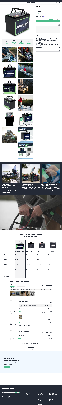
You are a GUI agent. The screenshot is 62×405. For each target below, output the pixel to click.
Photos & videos (48, 297)
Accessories (27, 394)
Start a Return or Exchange (53, 394)
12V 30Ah (37, 19)
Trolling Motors (28, 392)
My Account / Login (52, 392)
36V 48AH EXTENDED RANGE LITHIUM (19, 252)
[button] (3, 3)
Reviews (27, 398)
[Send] (59, 25)
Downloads (51, 399)
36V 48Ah (55, 19)
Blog (38, 399)
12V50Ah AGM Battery (51, 251)
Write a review (49, 285)
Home (36, 8)
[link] (37, 13)
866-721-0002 (52, 2)
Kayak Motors (28, 389)
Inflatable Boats (28, 393)
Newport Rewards (52, 393)
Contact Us (51, 389)
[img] (14, 300)
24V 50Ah (46, 19)
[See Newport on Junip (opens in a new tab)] (32, 349)
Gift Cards (27, 395)
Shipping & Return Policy (41, 392)
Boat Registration (40, 394)
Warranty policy (39, 47)
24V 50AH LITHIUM (40, 251)
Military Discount (40, 395)
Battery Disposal (51, 400)
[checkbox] (48, 297)
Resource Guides (51, 398)
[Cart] (60, 2)
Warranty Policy (40, 393)
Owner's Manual (39, 50)
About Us (39, 389)
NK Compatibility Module (41, 398)
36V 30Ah (51, 19)
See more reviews (31, 347)
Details (37, 35)
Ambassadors (40, 400)
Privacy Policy (40, 404)
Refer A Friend (34, 0)
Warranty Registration (52, 395)
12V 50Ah (42, 19)
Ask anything (43, 285)
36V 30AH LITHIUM (29, 251)
